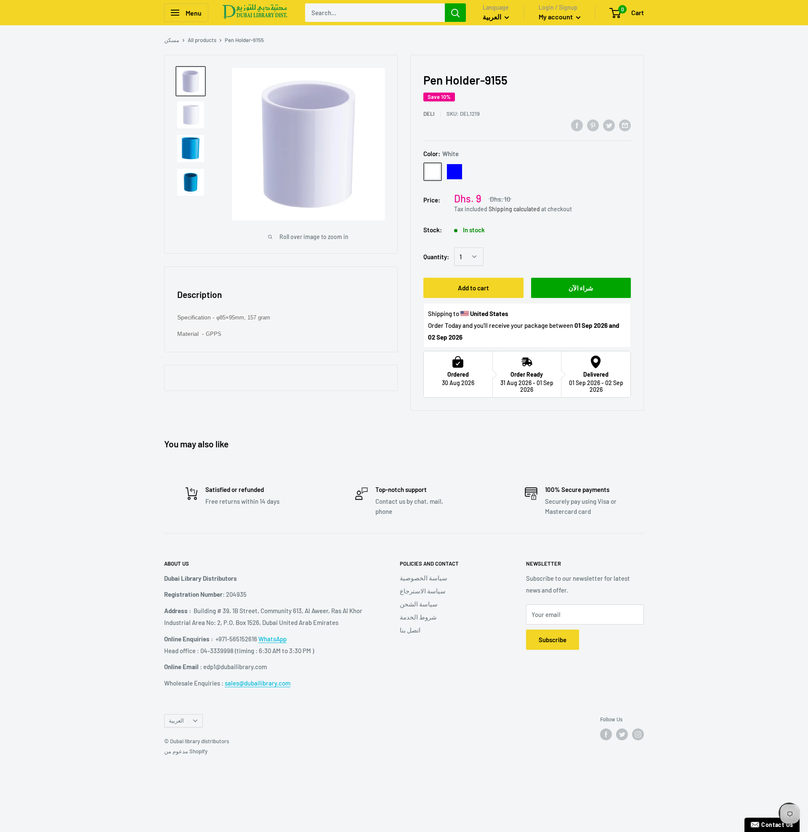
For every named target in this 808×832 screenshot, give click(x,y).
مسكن (171, 40)
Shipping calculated (514, 209)
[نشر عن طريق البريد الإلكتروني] (625, 125)
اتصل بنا (410, 630)
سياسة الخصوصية (423, 578)
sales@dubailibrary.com (257, 683)
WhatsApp (272, 639)
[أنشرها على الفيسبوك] (577, 125)
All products (202, 40)
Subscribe (552, 639)
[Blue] (454, 171)
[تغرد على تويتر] (609, 125)
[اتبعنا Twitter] (622, 734)
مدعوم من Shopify (185, 751)
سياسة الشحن (419, 604)
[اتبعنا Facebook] (606, 734)
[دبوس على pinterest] (593, 125)
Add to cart (473, 288)
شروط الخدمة (418, 617)
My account (556, 17)
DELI (428, 113)
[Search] (455, 12)
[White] (432, 171)
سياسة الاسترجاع (423, 591)
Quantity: (436, 256)
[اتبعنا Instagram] (638, 734)
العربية (176, 720)
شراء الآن (581, 288)
